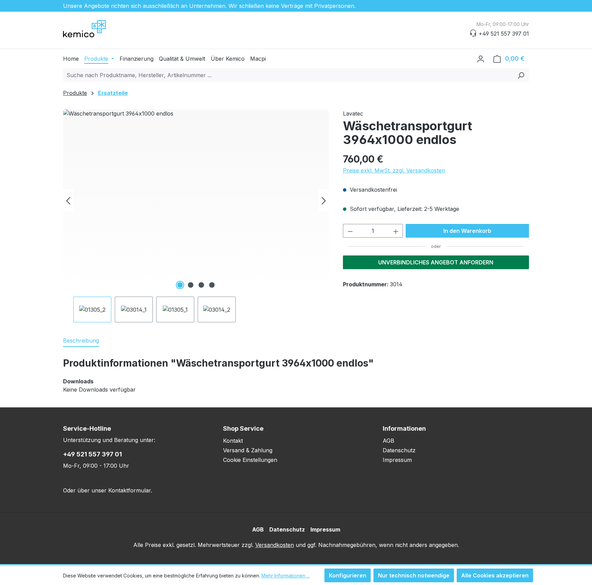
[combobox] (288, 75)
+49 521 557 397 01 (92, 454)
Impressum (397, 459)
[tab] (81, 341)
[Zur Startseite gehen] (97, 28)
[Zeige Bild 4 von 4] (211, 285)
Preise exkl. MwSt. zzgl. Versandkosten (394, 170)
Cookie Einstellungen (250, 459)
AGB (388, 440)
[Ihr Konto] (480, 58)
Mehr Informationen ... (285, 575)
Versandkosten (274, 544)
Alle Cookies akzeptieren (495, 575)
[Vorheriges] (68, 200)
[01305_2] (196, 200)
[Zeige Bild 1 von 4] (180, 285)
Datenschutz (399, 450)
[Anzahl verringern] (350, 231)
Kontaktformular (129, 490)
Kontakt (233, 440)
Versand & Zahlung (247, 450)
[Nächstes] (324, 200)
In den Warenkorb (467, 230)
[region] (196, 215)
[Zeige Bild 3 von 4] (201, 285)
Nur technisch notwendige (413, 575)
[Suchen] (521, 75)
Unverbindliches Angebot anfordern (435, 262)
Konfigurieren (347, 575)
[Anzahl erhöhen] (396, 231)
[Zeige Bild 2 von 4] (190, 285)
